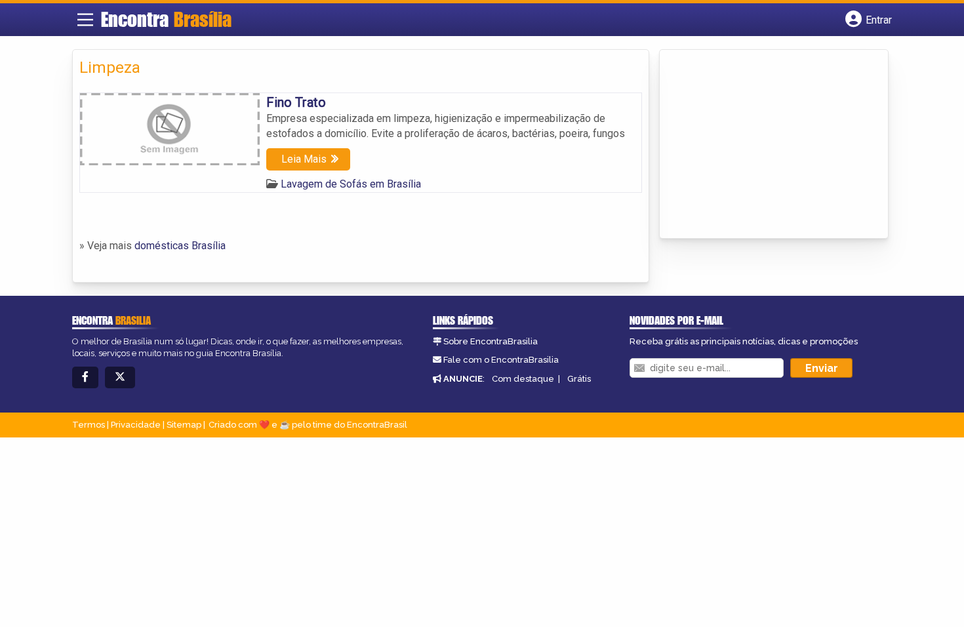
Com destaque (523, 379)
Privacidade (136, 425)
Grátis (579, 379)
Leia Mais (304, 159)
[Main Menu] (85, 20)
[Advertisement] (764, 145)
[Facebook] (85, 377)
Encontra (166, 19)
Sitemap (184, 425)
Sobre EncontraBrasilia (490, 341)
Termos (88, 425)
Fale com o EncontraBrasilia (501, 360)
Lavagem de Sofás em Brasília (351, 184)
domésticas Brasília (180, 245)
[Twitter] (120, 377)
